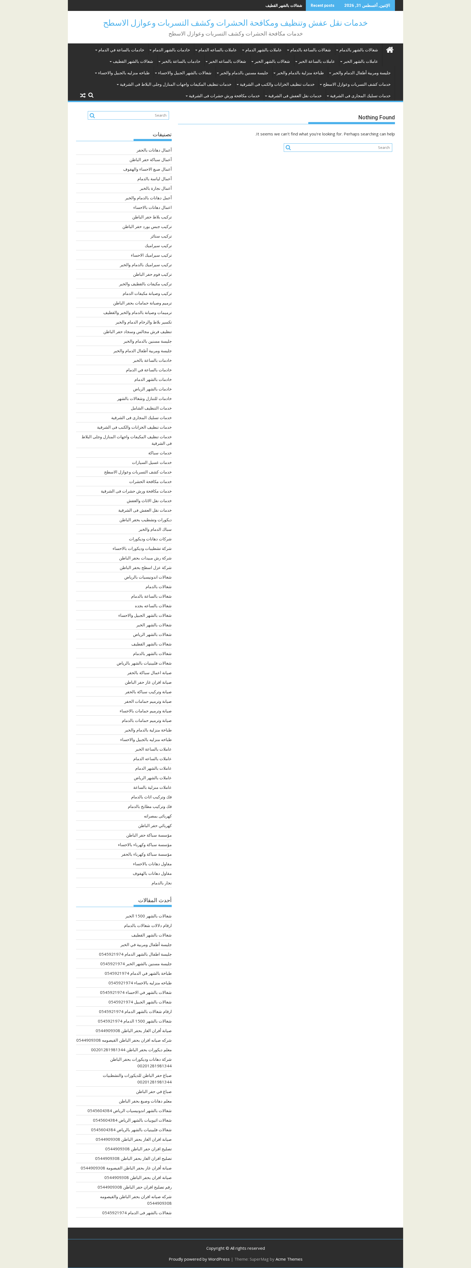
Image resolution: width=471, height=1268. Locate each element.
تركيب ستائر (161, 236)
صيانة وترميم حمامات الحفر (148, 701)
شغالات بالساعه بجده (153, 605)
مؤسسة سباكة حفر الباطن (149, 835)
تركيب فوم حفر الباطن (152, 274)
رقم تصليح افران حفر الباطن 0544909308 (135, 1187)
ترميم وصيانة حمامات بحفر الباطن (142, 303)
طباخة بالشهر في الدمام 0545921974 (138, 973)
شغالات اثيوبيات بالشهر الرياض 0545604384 (132, 1120)
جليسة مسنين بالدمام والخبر (244, 72)
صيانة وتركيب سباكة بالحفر (148, 691)
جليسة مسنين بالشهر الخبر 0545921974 (136, 963)
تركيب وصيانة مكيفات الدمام (147, 293)
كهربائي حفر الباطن (155, 825)
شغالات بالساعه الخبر (227, 61)
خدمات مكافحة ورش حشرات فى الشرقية (224, 95)
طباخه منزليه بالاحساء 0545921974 (140, 982)
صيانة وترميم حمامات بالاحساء (146, 710)
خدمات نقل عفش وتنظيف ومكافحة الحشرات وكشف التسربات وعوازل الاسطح (235, 23)
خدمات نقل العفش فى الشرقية (295, 95)
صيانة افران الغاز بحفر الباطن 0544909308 (134, 1139)
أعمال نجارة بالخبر (156, 188)
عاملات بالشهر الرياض (153, 777)
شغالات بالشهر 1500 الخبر (148, 916)
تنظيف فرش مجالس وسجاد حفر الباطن (137, 331)
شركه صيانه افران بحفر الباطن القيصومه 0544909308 (124, 1040)
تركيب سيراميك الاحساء (151, 255)
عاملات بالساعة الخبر (316, 61)
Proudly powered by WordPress (199, 1259)
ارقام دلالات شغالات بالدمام (148, 925)
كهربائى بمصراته (158, 816)
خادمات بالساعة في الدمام (121, 50)
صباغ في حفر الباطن (154, 1091)
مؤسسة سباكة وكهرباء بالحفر (146, 854)
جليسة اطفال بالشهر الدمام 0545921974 (135, 954)
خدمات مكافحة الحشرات (150, 481)
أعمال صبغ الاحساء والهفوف (147, 169)
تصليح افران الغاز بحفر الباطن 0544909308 (133, 1158)
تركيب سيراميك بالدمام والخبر (146, 264)
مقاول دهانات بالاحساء (152, 863)
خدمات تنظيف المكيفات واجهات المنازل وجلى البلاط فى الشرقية (175, 84)
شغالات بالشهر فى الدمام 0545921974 (137, 1212)
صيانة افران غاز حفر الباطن (148, 682)
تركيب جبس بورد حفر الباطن (147, 226)
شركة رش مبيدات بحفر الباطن (145, 558)
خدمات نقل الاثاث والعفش (149, 500)
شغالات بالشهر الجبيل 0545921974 (140, 1002)
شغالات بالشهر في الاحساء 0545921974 (136, 992)
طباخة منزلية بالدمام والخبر (300, 72)
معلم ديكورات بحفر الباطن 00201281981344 (131, 1049)
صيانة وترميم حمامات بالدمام (147, 720)
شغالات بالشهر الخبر (272, 61)
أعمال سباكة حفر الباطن (150, 159)
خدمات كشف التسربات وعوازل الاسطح (357, 84)
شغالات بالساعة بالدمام (310, 50)
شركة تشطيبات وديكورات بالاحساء (142, 548)
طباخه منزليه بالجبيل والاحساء (124, 72)
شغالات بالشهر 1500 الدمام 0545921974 (135, 1021)
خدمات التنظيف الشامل (151, 408)
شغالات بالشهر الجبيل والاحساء (185, 72)
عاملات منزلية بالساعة (152, 787)
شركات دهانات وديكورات (150, 538)
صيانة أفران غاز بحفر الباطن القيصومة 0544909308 (126, 1168)
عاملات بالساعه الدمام (217, 50)
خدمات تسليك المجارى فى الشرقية (360, 95)
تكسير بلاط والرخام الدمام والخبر (144, 322)
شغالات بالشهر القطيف (283, 5)
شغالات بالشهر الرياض (152, 634)
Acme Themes (289, 1259)
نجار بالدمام (162, 882)
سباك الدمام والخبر (155, 529)
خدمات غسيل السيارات (152, 462)
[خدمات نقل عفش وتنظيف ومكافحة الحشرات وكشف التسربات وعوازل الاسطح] (389, 49)
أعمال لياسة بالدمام (154, 178)
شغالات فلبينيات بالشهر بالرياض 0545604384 (131, 1129)
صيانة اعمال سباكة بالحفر (149, 672)
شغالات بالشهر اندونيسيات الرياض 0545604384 (129, 1110)
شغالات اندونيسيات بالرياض (148, 577)
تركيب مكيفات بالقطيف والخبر (145, 283)
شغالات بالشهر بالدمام (358, 50)
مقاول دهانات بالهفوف (152, 873)
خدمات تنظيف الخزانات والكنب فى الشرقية (277, 84)
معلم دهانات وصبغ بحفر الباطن (145, 1101)
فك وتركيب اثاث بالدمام (151, 796)
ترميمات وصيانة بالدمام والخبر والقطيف (137, 312)
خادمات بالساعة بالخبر (181, 61)
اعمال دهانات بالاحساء (152, 207)
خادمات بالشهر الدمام (171, 50)
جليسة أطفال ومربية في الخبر (146, 944)
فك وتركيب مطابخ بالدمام (150, 806)
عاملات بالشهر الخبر (360, 61)
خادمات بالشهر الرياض (152, 389)
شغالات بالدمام (159, 586)
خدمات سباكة (160, 452)
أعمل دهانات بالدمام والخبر (148, 197)
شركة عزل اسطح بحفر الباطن (146, 567)
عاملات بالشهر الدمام (263, 50)
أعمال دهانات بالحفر (154, 150)
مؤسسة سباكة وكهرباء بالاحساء (145, 844)
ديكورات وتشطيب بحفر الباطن (145, 519)
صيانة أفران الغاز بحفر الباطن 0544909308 (134, 1030)
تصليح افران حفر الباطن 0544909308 (138, 1148)
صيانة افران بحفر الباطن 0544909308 (138, 1177)
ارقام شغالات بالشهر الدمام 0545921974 (135, 1011)
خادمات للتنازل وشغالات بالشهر (144, 398)
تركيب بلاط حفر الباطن (152, 217)
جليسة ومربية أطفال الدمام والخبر (361, 72)
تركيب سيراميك (158, 245)
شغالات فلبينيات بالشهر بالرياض (144, 663)
